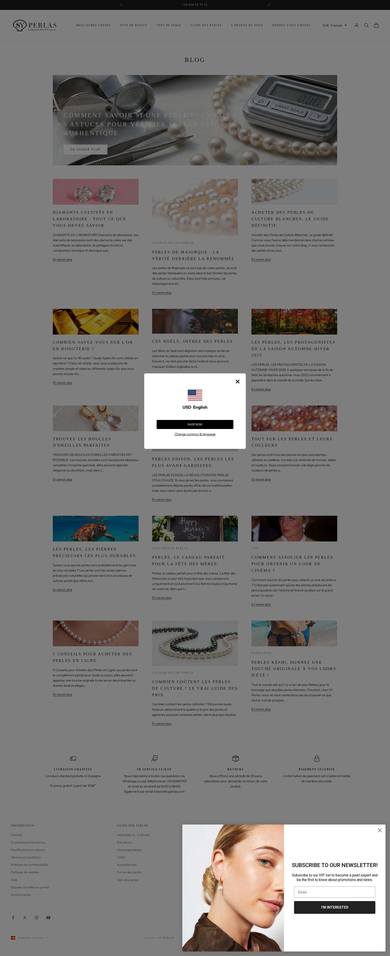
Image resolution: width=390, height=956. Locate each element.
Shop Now (195, 424)
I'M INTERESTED (334, 907)
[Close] (237, 381)
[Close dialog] (380, 830)
